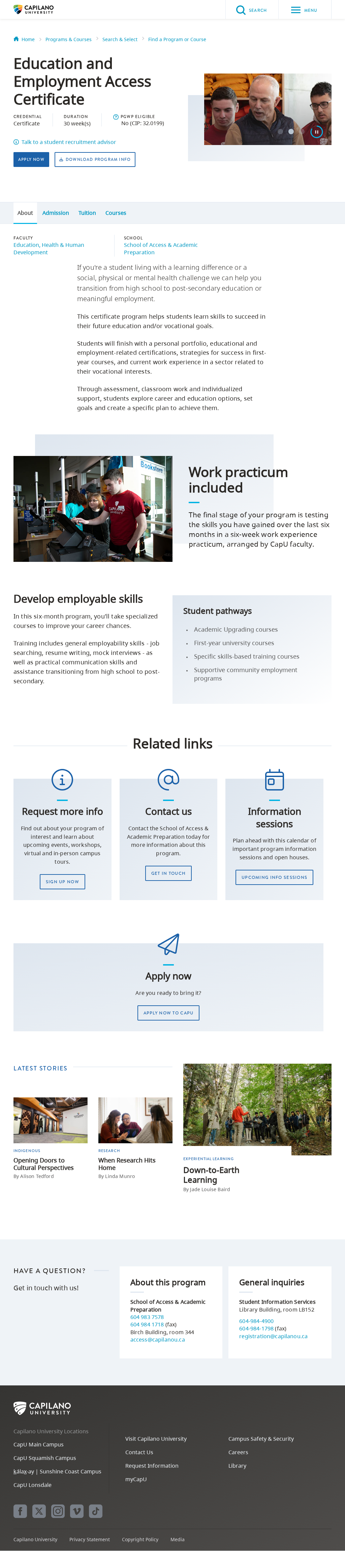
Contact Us (139, 1452)
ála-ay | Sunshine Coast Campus (57, 1471)
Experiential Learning (208, 1158)
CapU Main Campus (38, 1444)
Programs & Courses (68, 39)
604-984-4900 (256, 1321)
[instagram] (58, 1511)
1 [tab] (280, 131)
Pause (316, 132)
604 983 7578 (147, 1317)
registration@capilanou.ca (273, 1336)
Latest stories (40, 1068)
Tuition (87, 213)
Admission (55, 213)
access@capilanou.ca (157, 1339)
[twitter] (39, 1511)
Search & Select (119, 39)
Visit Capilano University (156, 1438)
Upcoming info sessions (274, 877)
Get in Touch (168, 873)
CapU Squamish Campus (44, 1458)
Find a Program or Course (177, 39)
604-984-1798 (256, 1328)
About (25, 213)
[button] (116, 117)
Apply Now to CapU (169, 1013)
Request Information (152, 1465)
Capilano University (43, 9)
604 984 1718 (147, 1324)
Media (177, 1539)
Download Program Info (98, 159)
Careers (238, 1452)
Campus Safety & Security (261, 1438)
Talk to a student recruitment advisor (69, 142)
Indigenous (26, 1150)
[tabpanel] (268, 141)
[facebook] (20, 1511)
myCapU (136, 1479)
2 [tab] (291, 131)
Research (109, 1150)
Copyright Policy (140, 1539)
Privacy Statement (89, 1539)
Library (237, 1465)
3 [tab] (302, 131)
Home (28, 39)
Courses (115, 213)
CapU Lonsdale (32, 1485)
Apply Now (31, 159)
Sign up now (62, 882)
